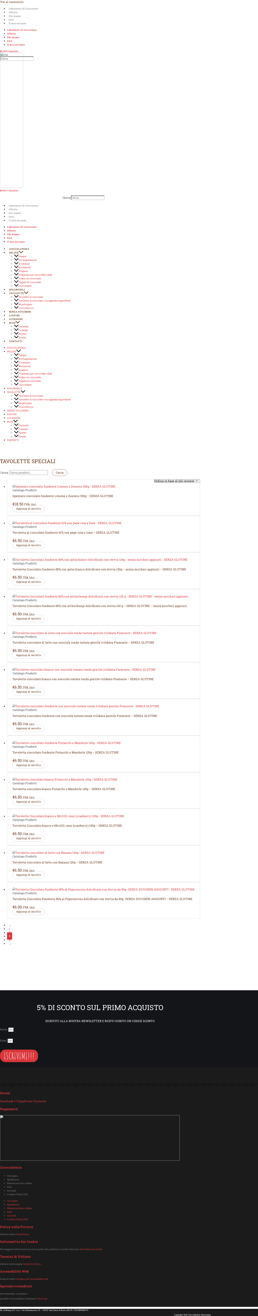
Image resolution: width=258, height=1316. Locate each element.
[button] (21, 252)
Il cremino (24, 263)
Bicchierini (25, 267)
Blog (12, 322)
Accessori (16, 319)
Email (3, 1040)
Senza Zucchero (20, 311)
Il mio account (17, 23)
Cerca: (4, 472)
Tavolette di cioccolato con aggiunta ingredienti (45, 300)
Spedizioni (13, 1179)
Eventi (22, 337)
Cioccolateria (19, 248)
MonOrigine (25, 304)
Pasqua (22, 256)
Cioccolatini (25, 285)
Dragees (23, 271)
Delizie (14, 252)
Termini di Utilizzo (32, 1264)
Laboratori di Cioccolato (23, 8)
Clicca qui (42, 1298)
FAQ (11, 19)
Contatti (15, 341)
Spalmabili (17, 289)
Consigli (23, 330)
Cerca (66, 197)
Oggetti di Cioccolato (30, 282)
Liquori (14, 315)
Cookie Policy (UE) (17, 1194)
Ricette (22, 333)
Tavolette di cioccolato (31, 296)
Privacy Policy (22, 1234)
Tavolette (16, 293)
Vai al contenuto (11, 2)
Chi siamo (15, 16)
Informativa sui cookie (91, 1249)
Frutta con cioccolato (30, 278)
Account (11, 1190)
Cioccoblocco (26, 308)
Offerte (13, 12)
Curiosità (23, 326)
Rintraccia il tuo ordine (19, 1183)
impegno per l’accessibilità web (31, 1279)
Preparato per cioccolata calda (35, 274)
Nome (4, 1029)
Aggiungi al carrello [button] (28, 508)
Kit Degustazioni (28, 260)
